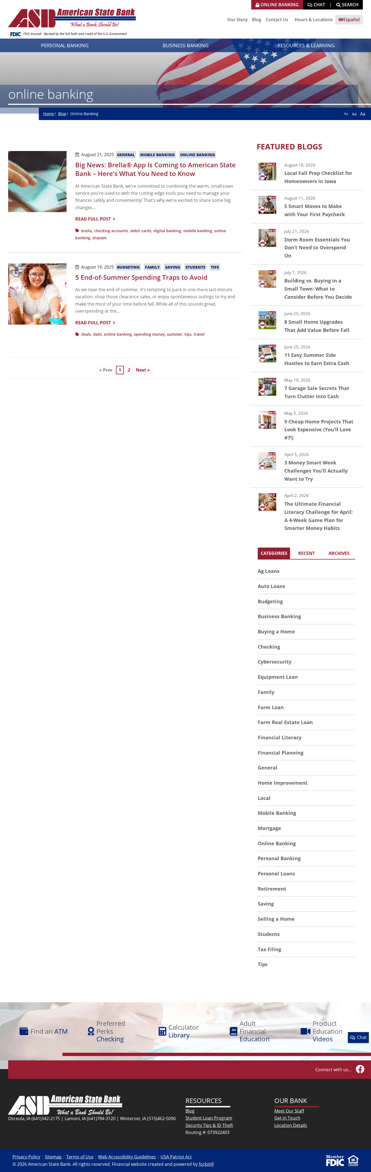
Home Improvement (282, 783)
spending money (149, 334)
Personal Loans (276, 873)
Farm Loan (271, 707)
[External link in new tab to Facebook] (360, 1069)
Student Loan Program (209, 1118)
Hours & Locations (314, 20)
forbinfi (206, 1164)
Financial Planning (280, 752)
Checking (269, 646)
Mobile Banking (157, 154)
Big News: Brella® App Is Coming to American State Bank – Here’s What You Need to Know (155, 169)
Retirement (272, 888)
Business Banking (279, 616)
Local (264, 798)
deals (86, 334)
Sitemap (53, 1157)
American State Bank (74, 15)
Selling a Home (276, 919)
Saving (172, 267)
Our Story (237, 20)
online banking (118, 334)
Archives (339, 553)
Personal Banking (279, 858)
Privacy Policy (26, 1157)
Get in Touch (287, 1118)
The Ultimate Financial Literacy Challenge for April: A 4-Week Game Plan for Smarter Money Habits (306, 512)
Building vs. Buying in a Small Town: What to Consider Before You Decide (306, 285)
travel (199, 334)
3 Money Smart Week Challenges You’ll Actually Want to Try (306, 467)
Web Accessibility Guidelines (127, 1157)
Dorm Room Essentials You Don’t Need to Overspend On (306, 244)
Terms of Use (79, 1157)
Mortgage (269, 828)
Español (351, 20)
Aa (346, 113)
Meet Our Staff (289, 1111)
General (126, 154)
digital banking (167, 230)
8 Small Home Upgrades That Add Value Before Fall (306, 322)
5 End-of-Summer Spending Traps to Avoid (141, 277)
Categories (274, 553)
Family (152, 267)
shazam (99, 237)
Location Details (290, 1125)
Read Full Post (93, 219)
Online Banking (197, 154)
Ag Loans (268, 571)
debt (97, 334)
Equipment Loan (278, 677)
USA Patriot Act (176, 1157)
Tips (215, 267)
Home (48, 113)
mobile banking (197, 230)
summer (174, 334)
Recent (306, 553)
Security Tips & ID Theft (209, 1125)
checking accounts (111, 230)
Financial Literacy (279, 737)
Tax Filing (269, 949)
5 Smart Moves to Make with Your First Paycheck (306, 206)
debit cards (140, 230)
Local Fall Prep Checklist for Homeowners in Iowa (306, 173)
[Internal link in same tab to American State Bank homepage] (65, 1105)
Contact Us (277, 20)
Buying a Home (276, 631)
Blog (256, 20)
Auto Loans (271, 586)
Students (195, 267)
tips (187, 334)
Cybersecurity (274, 661)
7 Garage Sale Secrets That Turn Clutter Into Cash (306, 388)
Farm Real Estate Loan (285, 722)
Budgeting (128, 267)
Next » (143, 370)
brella (86, 230)
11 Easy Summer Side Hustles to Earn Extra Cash (306, 355)
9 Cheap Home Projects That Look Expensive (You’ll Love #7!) (306, 426)
